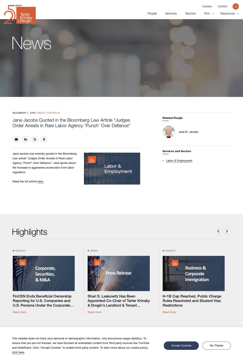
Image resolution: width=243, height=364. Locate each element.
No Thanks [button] (216, 345)
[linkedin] (25, 139)
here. (41, 181)
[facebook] (44, 139)
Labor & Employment (179, 160)
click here (18, 352)
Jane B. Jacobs (188, 131)
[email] (16, 139)
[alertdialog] (121, 345)
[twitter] (35, 139)
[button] (236, 6)
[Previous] (218, 231)
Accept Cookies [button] (181, 345)
